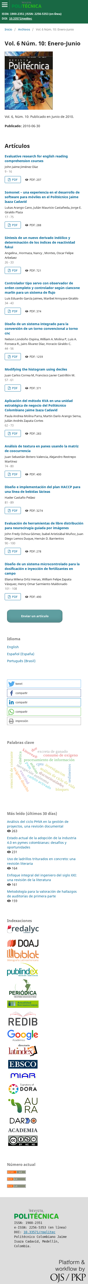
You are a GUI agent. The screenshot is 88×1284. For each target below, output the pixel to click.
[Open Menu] (4, 4)
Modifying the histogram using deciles (36, 369)
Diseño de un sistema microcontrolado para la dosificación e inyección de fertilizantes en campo (42, 569)
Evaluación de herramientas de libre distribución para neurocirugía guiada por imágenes (44, 525)
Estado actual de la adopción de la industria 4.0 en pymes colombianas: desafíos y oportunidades (41, 842)
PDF (14, 179)
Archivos (24, 29)
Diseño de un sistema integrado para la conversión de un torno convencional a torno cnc (41, 328)
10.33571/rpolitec (20, 18)
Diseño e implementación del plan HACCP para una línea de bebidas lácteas (42, 489)
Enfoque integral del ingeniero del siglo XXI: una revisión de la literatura (42, 877)
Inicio (8, 29)
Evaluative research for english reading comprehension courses (36, 158)
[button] (44, 684)
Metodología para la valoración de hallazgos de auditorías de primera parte (42, 893)
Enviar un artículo (35, 616)
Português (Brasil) (21, 661)
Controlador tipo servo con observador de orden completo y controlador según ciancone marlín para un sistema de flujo (42, 288)
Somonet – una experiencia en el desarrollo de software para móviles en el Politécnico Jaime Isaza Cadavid (42, 197)
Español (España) (20, 654)
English (13, 647)
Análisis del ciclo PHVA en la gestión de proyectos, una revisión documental (38, 823)
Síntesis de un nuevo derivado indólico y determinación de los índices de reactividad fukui (40, 242)
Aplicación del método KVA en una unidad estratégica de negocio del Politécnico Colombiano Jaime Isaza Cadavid (39, 405)
